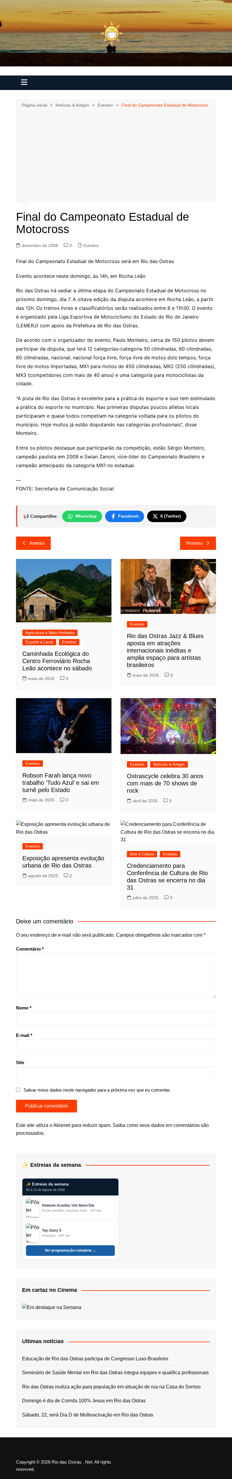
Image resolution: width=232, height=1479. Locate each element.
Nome (23, 1007)
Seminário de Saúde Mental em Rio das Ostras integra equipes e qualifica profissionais (115, 1372)
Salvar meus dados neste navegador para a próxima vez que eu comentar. (97, 1089)
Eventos (91, 245)
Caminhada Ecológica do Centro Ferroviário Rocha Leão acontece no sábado (57, 661)
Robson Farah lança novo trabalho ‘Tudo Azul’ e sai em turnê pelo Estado (60, 782)
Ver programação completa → (70, 1250)
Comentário (30, 948)
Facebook (128, 516)
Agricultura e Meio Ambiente (50, 632)
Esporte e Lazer (39, 642)
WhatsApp (86, 516)
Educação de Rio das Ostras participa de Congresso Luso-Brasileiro (95, 1358)
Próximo (194, 543)
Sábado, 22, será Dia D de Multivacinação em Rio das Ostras (87, 1414)
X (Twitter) (170, 516)
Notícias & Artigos (169, 764)
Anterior (37, 543)
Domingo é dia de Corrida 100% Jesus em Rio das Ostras (84, 1400)
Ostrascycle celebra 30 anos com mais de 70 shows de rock (165, 783)
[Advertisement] (116, 154)
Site (20, 1062)
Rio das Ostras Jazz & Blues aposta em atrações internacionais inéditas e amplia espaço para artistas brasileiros (165, 650)
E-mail (24, 1035)
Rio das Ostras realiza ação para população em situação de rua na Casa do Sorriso (111, 1386)
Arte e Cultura (142, 854)
